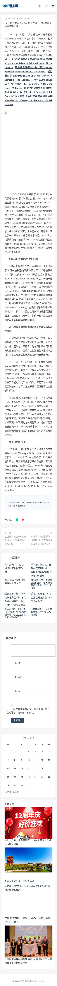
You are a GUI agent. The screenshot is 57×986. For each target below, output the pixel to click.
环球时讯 (11, 503)
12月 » (16, 792)
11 (35, 760)
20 (49, 769)
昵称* (18, 663)
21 (8, 777)
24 (29, 777)
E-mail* (18, 677)
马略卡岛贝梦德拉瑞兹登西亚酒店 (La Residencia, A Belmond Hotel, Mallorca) (28, 84)
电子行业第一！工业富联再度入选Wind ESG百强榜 (41, 612)
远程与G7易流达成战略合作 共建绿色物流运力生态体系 (15, 540)
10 (29, 760)
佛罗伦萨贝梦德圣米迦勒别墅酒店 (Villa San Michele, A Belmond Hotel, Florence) (28, 92)
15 (15, 769)
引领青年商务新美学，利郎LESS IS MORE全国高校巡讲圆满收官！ (41, 540)
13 (49, 760)
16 (22, 769)
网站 (17, 691)
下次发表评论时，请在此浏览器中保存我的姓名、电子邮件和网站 (28, 711)
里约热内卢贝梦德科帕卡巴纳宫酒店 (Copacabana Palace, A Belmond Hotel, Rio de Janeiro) (28, 63)
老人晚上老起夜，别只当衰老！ (20, 881)
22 (15, 777)
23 (22, 777)
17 (29, 769)
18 (35, 769)
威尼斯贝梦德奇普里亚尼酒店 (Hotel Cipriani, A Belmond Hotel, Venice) (28, 76)
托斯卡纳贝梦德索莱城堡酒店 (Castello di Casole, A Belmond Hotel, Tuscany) (28, 100)
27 (49, 777)
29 (15, 786)
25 (35, 777)
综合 (20, 18)
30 (22, 786)
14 (8, 769)
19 (42, 769)
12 (42, 760)
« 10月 (8, 792)
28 (8, 786)
